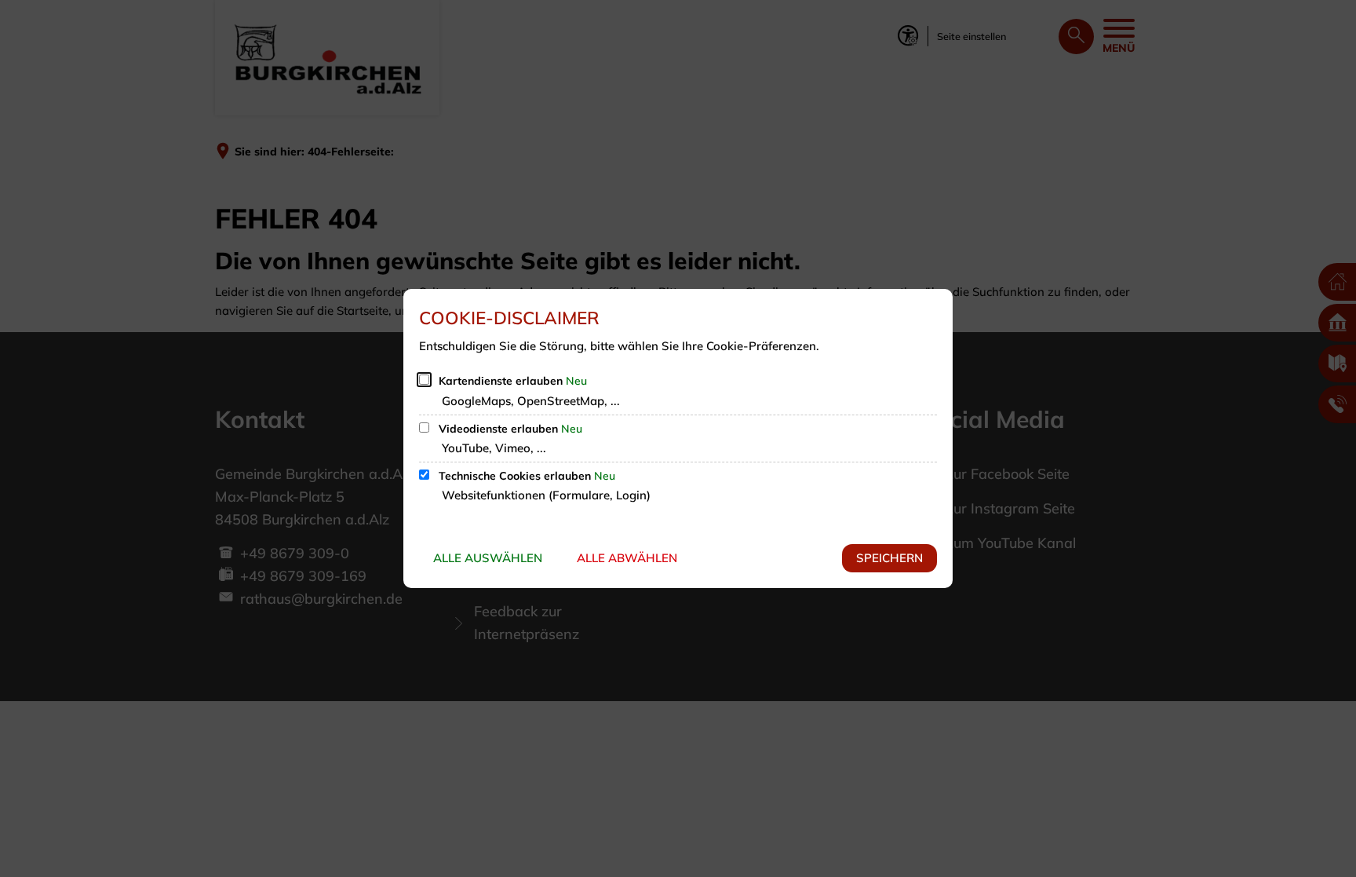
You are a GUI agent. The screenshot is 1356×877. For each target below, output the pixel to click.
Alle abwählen (627, 557)
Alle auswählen (487, 557)
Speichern (889, 557)
